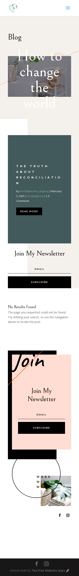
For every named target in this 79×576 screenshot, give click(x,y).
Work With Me (44, 482)
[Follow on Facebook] (60, 515)
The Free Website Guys (48, 570)
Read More (29, 211)
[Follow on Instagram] (68, 515)
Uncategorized (36, 196)
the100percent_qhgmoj (34, 191)
